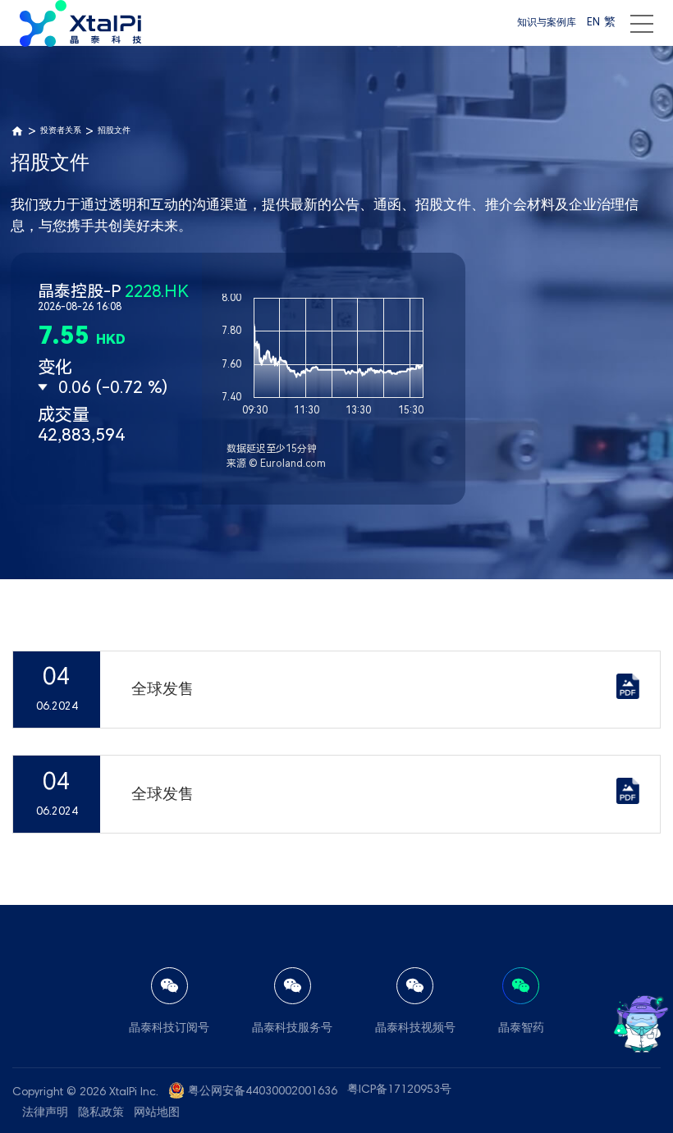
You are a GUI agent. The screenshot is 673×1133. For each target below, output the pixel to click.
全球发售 (162, 690)
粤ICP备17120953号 (399, 1090)
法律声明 (45, 1113)
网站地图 (157, 1113)
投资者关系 (60, 130)
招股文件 (114, 130)
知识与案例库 (546, 23)
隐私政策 (101, 1113)
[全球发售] (627, 695)
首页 (17, 131)
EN (593, 23)
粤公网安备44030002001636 (262, 1092)
